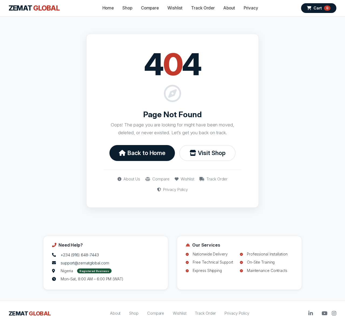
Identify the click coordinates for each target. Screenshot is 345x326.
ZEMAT (34, 8)
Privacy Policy (175, 189)
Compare (150, 8)
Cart (320, 8)
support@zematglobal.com (85, 263)
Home (108, 8)
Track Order (203, 8)
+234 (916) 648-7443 (80, 255)
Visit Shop (211, 152)
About (229, 8)
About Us (131, 179)
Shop (127, 8)
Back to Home (146, 152)
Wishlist (174, 8)
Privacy (251, 8)
